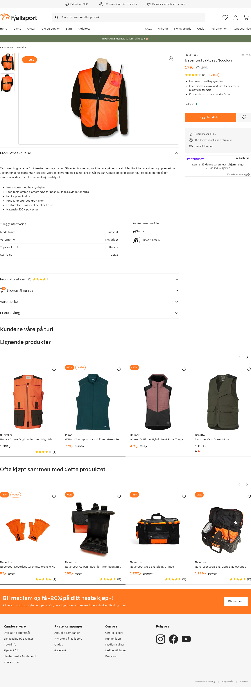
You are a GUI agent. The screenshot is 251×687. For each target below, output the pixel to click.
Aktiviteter (85, 29)
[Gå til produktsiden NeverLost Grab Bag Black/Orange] (158, 529)
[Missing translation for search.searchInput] (56, 17)
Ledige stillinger (115, 650)
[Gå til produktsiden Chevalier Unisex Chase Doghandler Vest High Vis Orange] (28, 402)
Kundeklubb (113, 639)
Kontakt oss (11, 662)
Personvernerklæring (204, 681)
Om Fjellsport (114, 633)
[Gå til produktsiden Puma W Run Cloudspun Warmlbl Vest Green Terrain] (93, 402)
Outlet (201, 29)
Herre (4, 29)
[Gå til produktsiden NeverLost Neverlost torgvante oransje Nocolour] (28, 529)
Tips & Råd (11, 650)
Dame (17, 29)
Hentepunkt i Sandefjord (20, 656)
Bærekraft (112, 656)
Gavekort (60, 650)
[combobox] (128, 17)
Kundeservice (242, 29)
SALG (148, 29)
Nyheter (163, 29)
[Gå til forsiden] (18, 17)
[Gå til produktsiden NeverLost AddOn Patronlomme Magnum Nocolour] (93, 529)
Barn (69, 29)
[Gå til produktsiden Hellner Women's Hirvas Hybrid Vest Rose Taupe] (158, 402)
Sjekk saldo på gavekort (19, 639)
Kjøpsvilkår (227, 681)
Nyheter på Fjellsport (68, 639)
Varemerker (219, 29)
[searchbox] (133, 17)
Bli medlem (235, 601)
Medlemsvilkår (115, 645)
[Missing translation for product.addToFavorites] (244, 117)
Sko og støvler (50, 29)
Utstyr (31, 29)
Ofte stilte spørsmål (17, 633)
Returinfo (10, 645)
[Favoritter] (225, 17)
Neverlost (22, 47)
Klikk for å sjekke (218, 168)
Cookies (244, 681)
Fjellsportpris (182, 29)
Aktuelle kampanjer (67, 633)
